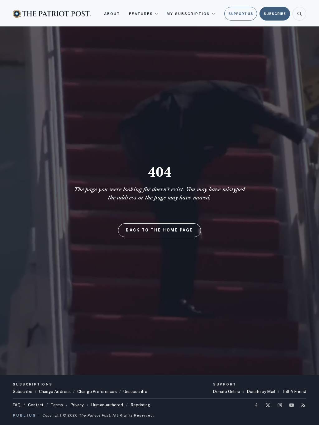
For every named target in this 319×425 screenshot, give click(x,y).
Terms (57, 405)
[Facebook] (256, 405)
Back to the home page (159, 230)
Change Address (55, 391)
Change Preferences (97, 391)
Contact (35, 405)
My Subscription (188, 14)
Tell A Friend (294, 391)
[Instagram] (280, 405)
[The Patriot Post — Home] (52, 13)
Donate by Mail (261, 391)
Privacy (77, 405)
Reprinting (140, 405)
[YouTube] (291, 405)
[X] (268, 405)
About (112, 14)
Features (141, 14)
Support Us (240, 14)
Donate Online (226, 391)
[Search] (299, 14)
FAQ (17, 405)
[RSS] (303, 405)
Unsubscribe (135, 391)
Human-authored (107, 405)
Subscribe (275, 14)
